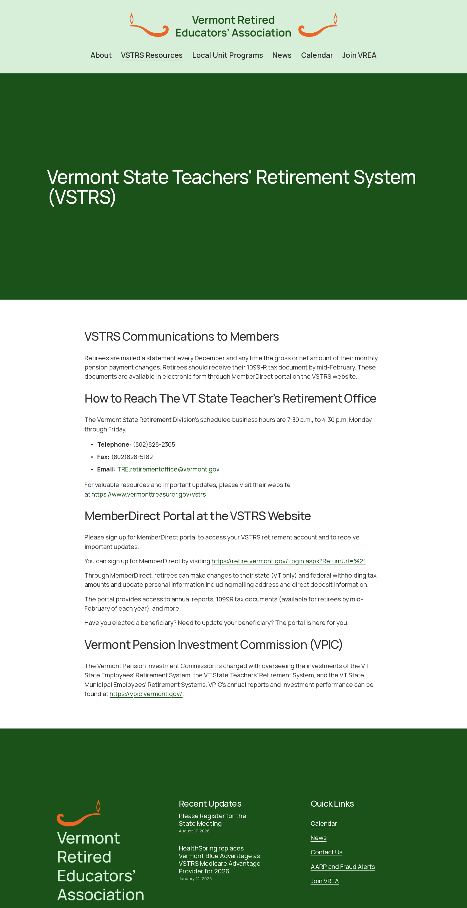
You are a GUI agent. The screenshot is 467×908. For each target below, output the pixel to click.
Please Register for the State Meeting (212, 819)
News (282, 55)
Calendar (317, 55)
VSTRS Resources (152, 55)
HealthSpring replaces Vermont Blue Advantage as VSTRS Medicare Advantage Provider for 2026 (220, 859)
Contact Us (326, 852)
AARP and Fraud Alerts (343, 866)
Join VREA (359, 55)
